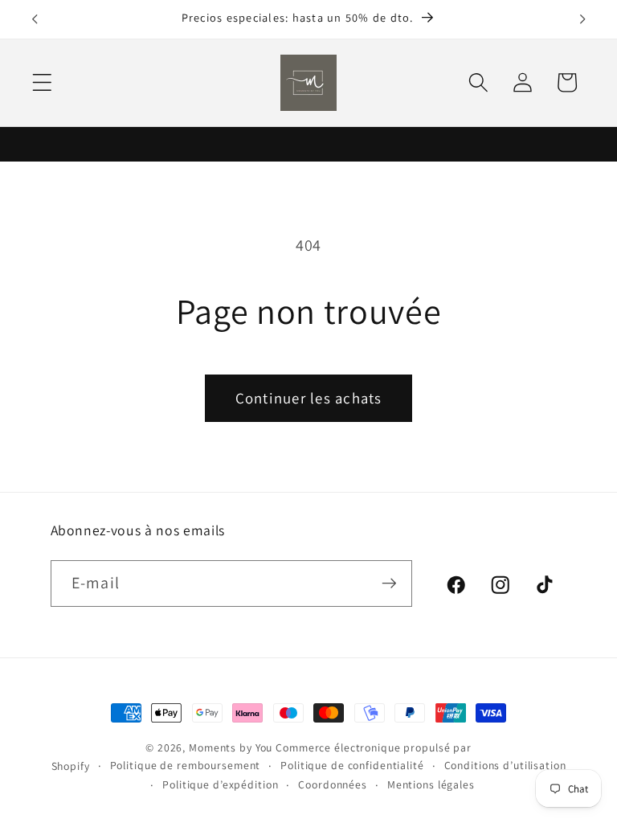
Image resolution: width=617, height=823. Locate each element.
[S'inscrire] (389, 583)
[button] (42, 82)
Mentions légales (431, 784)
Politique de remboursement (185, 765)
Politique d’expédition (220, 784)
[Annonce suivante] (582, 19)
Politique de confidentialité (352, 765)
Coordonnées (332, 784)
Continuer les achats (308, 397)
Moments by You (230, 747)
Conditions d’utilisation (505, 765)
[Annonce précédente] (34, 19)
